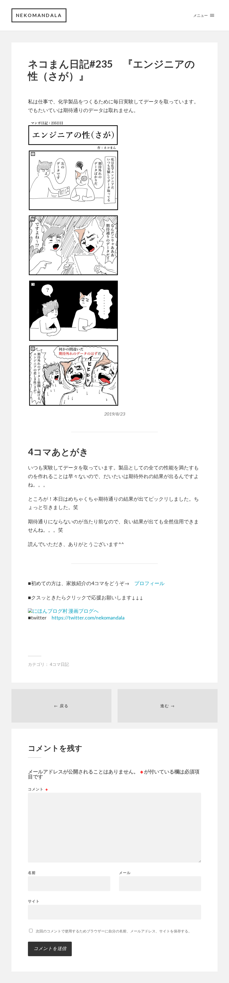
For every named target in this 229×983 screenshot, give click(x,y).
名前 (32, 873)
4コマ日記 (59, 664)
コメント (38, 789)
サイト (34, 901)
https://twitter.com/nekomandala (88, 617)
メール (125, 873)
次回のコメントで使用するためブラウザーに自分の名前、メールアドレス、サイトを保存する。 (114, 931)
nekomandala (39, 15)
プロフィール (149, 583)
